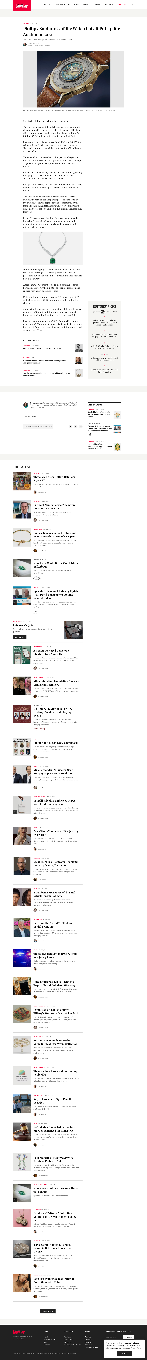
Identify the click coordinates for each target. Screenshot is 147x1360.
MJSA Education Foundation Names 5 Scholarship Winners (56, 682)
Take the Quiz (19, 637)
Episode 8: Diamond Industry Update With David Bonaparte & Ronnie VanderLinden (104, 322)
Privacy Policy (71, 1353)
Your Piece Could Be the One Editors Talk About (55, 564)
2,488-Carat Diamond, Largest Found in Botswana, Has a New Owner (52, 1248)
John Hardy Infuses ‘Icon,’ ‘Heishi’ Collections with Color (53, 1280)
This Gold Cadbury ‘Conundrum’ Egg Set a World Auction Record (100, 446)
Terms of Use (59, 1353)
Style (76, 4)
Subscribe (122, 4)
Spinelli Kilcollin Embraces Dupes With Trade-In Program (104, 347)
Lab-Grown (37, 978)
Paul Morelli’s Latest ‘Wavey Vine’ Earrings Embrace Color (53, 1159)
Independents (38, 1095)
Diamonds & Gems (63, 4)
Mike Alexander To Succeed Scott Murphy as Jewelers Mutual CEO (104, 335)
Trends (36, 1154)
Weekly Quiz (68, 1339)
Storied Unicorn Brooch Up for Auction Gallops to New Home (99, 414)
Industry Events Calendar (72, 1345)
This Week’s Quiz (23, 625)
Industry (47, 4)
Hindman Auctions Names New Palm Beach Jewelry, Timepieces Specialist (44, 361)
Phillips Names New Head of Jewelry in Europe (42, 348)
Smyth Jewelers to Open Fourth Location (52, 1100)
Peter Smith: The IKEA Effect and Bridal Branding (104, 371)
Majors (35, 739)
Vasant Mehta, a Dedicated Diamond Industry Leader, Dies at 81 (55, 863)
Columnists (37, 919)
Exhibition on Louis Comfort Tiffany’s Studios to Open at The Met (55, 1011)
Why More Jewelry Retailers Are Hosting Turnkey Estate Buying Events (52, 712)
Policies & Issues (39, 797)
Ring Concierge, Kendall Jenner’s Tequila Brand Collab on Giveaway (54, 983)
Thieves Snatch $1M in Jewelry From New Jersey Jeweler (55, 955)
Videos (97, 4)
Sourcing (36, 858)
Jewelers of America (91, 1347)
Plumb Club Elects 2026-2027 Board (55, 742)
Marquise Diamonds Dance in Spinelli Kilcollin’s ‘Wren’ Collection (55, 1042)
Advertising (88, 1345)
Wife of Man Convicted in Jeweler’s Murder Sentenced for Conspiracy (54, 1128)
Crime (35, 889)
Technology (37, 647)
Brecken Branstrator (33, 44)
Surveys (36, 473)
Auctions (26, 23)
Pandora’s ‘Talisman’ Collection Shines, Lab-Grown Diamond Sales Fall (54, 1216)
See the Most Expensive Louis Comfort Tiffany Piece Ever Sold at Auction (46, 374)
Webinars (67, 1337)
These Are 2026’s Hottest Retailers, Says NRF (54, 478)
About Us (88, 1337)
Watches (36, 501)
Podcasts (36, 587)
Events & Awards (39, 677)
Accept (124, 1354)
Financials (37, 1209)
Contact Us (88, 1339)
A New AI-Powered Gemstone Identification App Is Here (51, 652)
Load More (47, 1311)
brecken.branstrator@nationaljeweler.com (40, 45)
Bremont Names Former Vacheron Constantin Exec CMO (54, 506)
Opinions (87, 4)
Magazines (109, 4)
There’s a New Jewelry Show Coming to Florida (55, 1072)
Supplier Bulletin (39, 1185)
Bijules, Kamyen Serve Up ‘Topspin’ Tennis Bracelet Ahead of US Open (54, 534)
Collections (37, 529)
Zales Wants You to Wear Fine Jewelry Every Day (55, 832)
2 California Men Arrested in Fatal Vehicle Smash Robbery (104, 359)
